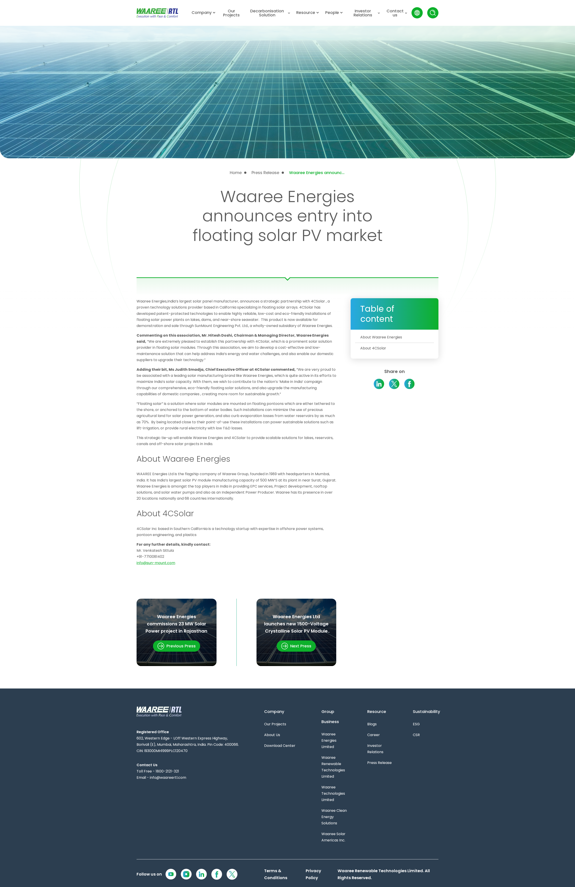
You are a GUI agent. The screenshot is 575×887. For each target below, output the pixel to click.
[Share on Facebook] (409, 384)
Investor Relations (363, 13)
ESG (416, 724)
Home (236, 172)
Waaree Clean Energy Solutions (334, 817)
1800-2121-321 (167, 771)
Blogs (372, 724)
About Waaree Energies (381, 337)
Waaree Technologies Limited (333, 793)
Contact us (395, 13)
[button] (176, 646)
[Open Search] (432, 12)
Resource (305, 13)
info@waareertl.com (168, 777)
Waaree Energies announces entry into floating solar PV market (317, 172)
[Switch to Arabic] (417, 12)
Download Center (279, 745)
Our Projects (231, 13)
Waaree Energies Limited (328, 740)
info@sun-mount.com (156, 562)
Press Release (265, 172)
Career (373, 734)
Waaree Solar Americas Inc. (333, 837)
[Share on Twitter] (394, 384)
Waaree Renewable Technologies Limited (333, 767)
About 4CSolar (373, 348)
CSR (416, 734)
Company (202, 13)
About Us (272, 734)
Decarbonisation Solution (267, 13)
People (332, 13)
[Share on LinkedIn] (379, 384)
